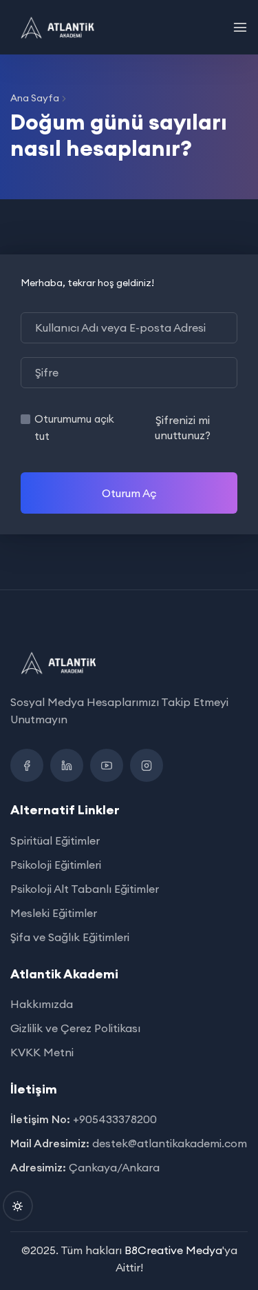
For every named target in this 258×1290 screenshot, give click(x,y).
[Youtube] (106, 765)
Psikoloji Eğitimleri (55, 864)
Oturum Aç (129, 493)
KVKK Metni (42, 1052)
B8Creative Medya (173, 1250)
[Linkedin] (66, 765)
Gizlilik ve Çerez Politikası (75, 1028)
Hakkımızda (41, 1004)
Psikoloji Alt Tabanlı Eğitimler (84, 889)
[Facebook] (26, 765)
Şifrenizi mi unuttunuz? (183, 427)
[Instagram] (146, 765)
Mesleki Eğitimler (53, 913)
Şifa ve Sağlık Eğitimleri (69, 937)
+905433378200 (115, 1119)
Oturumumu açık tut (74, 427)
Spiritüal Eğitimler (55, 840)
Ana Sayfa (34, 98)
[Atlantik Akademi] (57, 27)
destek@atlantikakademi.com (169, 1143)
